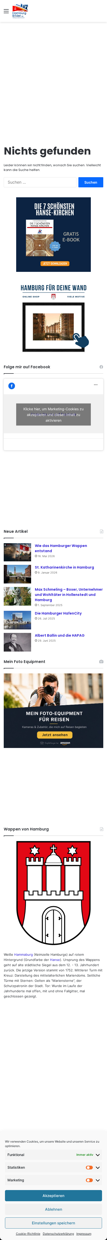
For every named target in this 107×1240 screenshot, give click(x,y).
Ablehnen (53, 1209)
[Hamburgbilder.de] (20, 10)
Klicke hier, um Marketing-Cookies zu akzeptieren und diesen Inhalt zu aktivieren (53, 414)
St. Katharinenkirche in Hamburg (64, 567)
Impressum (83, 1234)
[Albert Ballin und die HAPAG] (17, 642)
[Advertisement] (53, 80)
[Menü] (6, 12)
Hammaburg (23, 954)
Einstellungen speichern (53, 1223)
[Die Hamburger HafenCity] (17, 620)
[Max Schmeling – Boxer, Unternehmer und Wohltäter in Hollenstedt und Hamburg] (17, 596)
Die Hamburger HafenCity (58, 613)
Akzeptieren (53, 1195)
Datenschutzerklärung (58, 1234)
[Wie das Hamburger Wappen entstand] (17, 552)
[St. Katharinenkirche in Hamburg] (17, 574)
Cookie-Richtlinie (28, 1234)
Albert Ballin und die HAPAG (60, 635)
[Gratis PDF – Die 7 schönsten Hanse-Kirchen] (53, 234)
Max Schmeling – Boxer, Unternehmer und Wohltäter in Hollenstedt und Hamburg (69, 594)
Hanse (55, 960)
